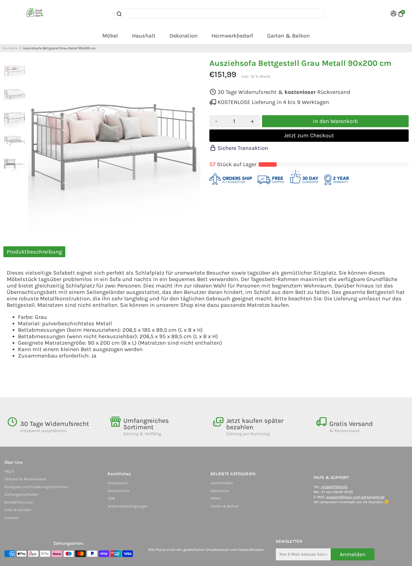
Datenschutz (118, 491)
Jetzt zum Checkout (309, 135)
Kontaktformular (18, 502)
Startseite (10, 48)
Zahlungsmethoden (21, 494)
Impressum (118, 483)
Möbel (110, 36)
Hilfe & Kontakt (17, 510)
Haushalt (144, 36)
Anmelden (352, 554)
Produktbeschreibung (34, 252)
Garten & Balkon (288, 36)
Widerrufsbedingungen (128, 506)
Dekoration (184, 36)
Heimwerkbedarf (232, 36)
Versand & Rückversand (25, 479)
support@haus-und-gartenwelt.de (355, 497)
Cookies (11, 518)
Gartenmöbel (221, 483)
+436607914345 (334, 487)
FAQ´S (9, 471)
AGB (111, 498)
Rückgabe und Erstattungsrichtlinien (36, 487)
